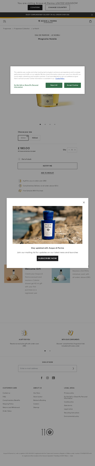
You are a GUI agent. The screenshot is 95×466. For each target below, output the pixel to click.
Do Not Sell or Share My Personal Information (26, 86)
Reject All (54, 85)
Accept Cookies (72, 85)
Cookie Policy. (60, 79)
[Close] (83, 202)
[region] (47, 80)
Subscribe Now (47, 258)
